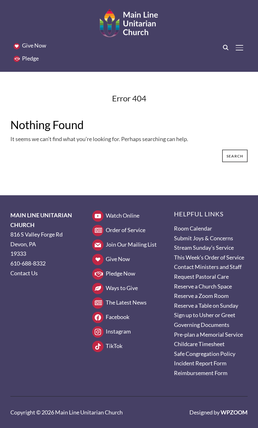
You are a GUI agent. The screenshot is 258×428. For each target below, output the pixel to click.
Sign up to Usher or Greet (204, 314)
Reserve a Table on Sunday (206, 305)
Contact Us (24, 273)
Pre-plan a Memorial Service (208, 334)
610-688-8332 (28, 263)
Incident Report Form (200, 363)
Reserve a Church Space (203, 286)
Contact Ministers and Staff (208, 266)
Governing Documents (201, 324)
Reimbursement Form (200, 372)
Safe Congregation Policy (204, 353)
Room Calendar (193, 228)
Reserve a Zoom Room (201, 295)
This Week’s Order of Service (209, 257)
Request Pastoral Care (201, 276)
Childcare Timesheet (199, 343)
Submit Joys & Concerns (203, 238)
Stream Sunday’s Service (204, 247)
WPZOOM (234, 412)
